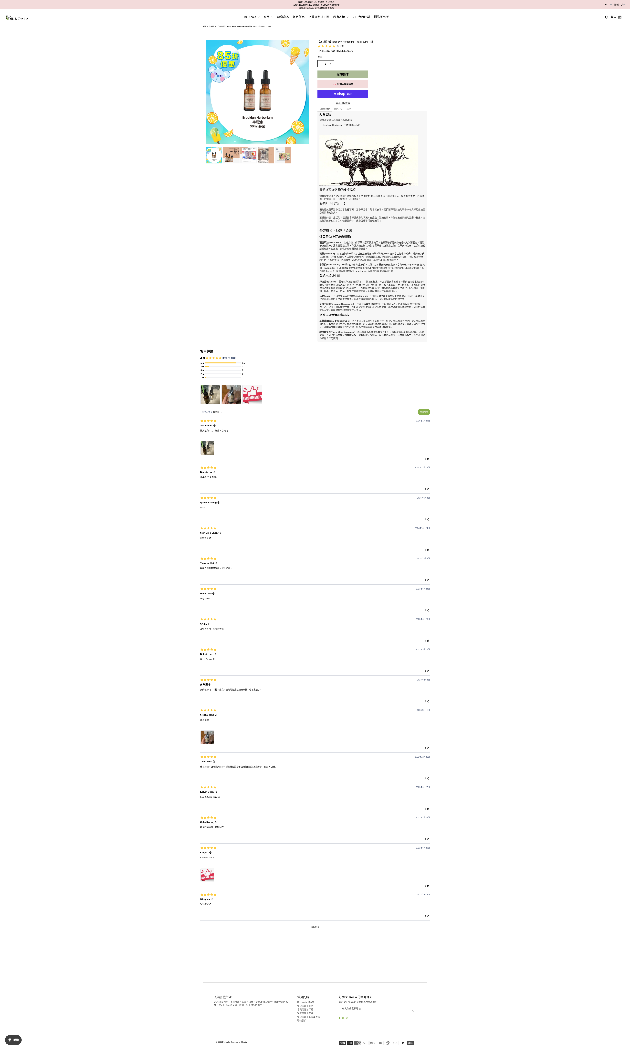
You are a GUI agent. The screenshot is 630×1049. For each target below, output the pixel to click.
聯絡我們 (301, 1020)
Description (324, 109)
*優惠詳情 (334, 5)
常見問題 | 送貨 (305, 1013)
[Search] (607, 17)
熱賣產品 (283, 17)
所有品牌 (339, 17)
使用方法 (338, 109)
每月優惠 (299, 17)
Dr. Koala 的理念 (305, 1002)
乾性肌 (211, 26)
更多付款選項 (343, 103)
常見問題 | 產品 (305, 1006)
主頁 (204, 26)
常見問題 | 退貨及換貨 (308, 1017)
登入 (613, 17)
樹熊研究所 (381, 17)
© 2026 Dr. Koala (223, 1042)
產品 (267, 17)
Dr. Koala (250, 17)
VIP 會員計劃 (361, 17)
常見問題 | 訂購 (305, 1009)
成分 (348, 109)
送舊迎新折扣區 (319, 17)
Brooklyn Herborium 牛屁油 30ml (340, 125)
